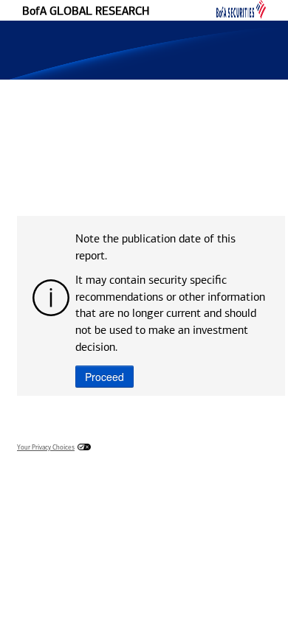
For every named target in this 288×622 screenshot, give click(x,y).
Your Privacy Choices (46, 447)
